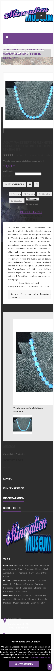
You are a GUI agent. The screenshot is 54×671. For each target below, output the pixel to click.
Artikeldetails (31, 216)
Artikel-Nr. (34, 286)
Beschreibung (31, 212)
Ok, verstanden (24, 664)
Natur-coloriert (32, 283)
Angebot (9, 446)
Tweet (30, 194)
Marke (22, 283)
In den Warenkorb (14, 184)
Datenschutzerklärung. (40, 657)
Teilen (16, 194)
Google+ (46, 194)
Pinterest (18, 200)
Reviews (31, 219)
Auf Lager (12, 286)
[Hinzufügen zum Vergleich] (36, 184)
